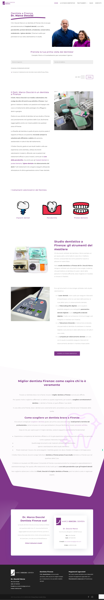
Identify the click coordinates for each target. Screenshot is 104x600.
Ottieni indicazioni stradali (33, 543)
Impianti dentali (23, 218)
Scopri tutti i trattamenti (52, 225)
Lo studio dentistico (67, 3)
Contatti (98, 3)
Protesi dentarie (81, 218)
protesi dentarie (16, 163)
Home (56, 3)
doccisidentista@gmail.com (72, 541)
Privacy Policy (34, 597)
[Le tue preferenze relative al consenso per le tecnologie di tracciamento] (102, 450)
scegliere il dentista (37, 422)
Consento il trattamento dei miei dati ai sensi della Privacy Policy (30, 72)
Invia (89, 77)
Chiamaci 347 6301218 (21, 40)
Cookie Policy (42, 597)
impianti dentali (41, 160)
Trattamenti (81, 3)
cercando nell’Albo (81, 425)
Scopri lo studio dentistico (67, 353)
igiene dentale (28, 163)
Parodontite (52, 218)
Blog (91, 3)
